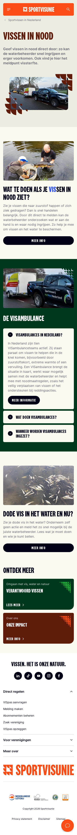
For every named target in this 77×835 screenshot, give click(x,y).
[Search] (68, 9)
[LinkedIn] (18, 676)
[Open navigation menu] (8, 9)
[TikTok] (28, 676)
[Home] (38, 9)
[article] (38, 594)
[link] (38, 240)
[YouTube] (38, 676)
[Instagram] (49, 676)
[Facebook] (59, 676)
